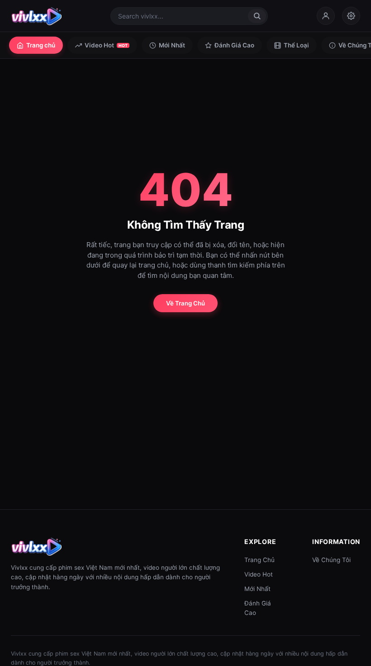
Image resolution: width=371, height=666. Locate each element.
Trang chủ (40, 45)
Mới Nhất (172, 45)
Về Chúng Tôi (331, 559)
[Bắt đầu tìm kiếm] (257, 16)
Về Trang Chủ (185, 303)
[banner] (36, 15)
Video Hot (106, 45)
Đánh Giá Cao (234, 45)
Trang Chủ (259, 559)
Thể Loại (296, 45)
